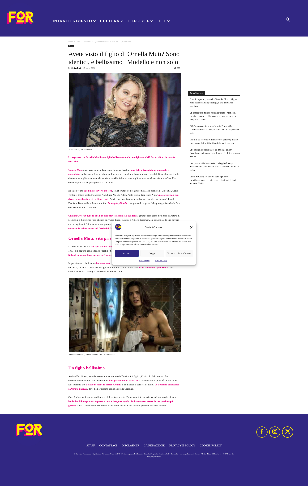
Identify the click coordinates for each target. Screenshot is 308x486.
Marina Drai (76, 68)
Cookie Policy (144, 260)
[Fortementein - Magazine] (22, 18)
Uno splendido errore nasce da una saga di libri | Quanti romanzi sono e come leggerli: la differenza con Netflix (215, 153)
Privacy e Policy (161, 260)
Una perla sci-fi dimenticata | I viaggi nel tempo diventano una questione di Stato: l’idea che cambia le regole (214, 166)
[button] (191, 227)
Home (70, 41)
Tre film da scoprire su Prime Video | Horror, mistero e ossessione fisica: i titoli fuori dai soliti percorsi (214, 141)
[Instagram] (274, 432)
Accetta (127, 253)
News (78, 41)
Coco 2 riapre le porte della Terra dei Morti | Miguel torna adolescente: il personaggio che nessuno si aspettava (213, 102)
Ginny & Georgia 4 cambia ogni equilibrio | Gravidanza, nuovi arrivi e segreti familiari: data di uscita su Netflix (213, 180)
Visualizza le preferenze (179, 253)
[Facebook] (262, 432)
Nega (152, 253)
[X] (287, 432)
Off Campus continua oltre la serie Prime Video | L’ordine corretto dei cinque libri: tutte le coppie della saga (214, 129)
